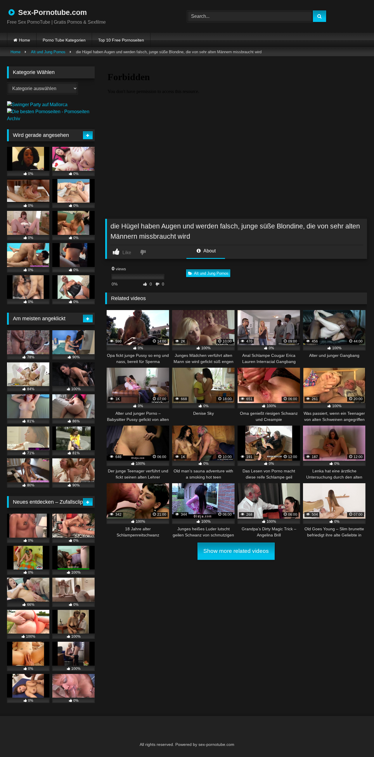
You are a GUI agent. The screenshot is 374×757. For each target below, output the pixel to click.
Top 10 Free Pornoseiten (121, 40)
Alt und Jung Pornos (48, 52)
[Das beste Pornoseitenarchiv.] (51, 118)
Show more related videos (236, 551)
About (209, 250)
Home (24, 40)
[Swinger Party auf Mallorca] (37, 104)
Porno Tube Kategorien (64, 40)
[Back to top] (355, 739)
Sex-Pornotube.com (51, 12)
